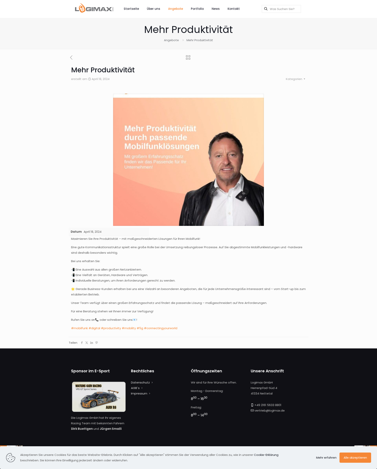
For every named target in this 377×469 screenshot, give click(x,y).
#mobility (129, 328)
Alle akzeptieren (355, 457)
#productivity (111, 328)
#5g (140, 328)
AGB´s (135, 388)
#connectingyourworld (160, 328)
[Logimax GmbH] (94, 9)
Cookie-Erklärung (266, 455)
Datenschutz (140, 382)
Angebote (171, 40)
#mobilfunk (79, 328)
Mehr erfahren (326, 457)
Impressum (139, 393)
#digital (94, 328)
